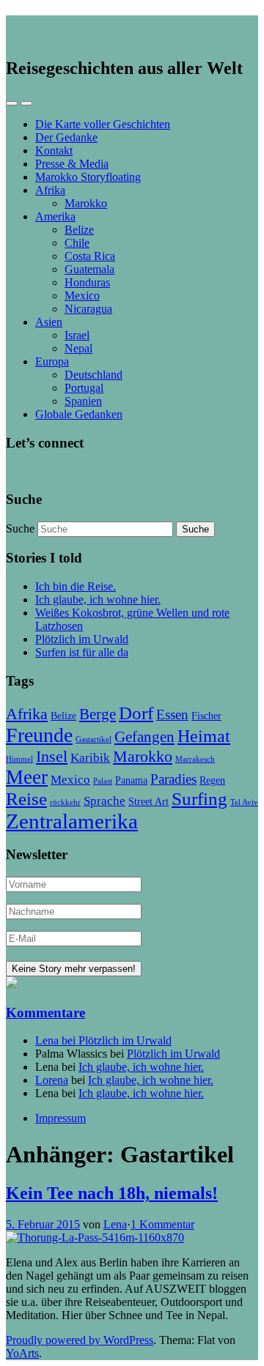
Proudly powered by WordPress (79, 1340)
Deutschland (93, 374)
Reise (26, 799)
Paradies (173, 779)
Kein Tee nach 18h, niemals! (112, 1193)
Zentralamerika (72, 821)
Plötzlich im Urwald (81, 639)
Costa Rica (90, 256)
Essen (172, 714)
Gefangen (144, 737)
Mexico (82, 295)
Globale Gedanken (78, 414)
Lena (115, 1224)
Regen (212, 780)
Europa (52, 361)
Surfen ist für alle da (81, 652)
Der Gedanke (66, 137)
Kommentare (45, 1012)
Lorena (51, 1080)
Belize (79, 229)
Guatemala (89, 269)
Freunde (39, 735)
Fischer (206, 715)
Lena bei (56, 1040)
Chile (77, 243)
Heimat (203, 736)
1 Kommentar (162, 1224)
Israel (77, 335)
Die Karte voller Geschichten (102, 124)
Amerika (55, 216)
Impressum (60, 1118)
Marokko (86, 203)
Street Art (148, 801)
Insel (51, 756)
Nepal (78, 348)
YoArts (22, 1353)
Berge (97, 714)
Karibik (90, 758)
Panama (131, 780)
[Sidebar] (12, 103)
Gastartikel (93, 739)
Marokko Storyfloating (88, 177)
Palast (102, 781)
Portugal (84, 388)
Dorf (136, 713)
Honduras (87, 282)
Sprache (104, 801)
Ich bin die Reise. (75, 586)
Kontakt (54, 150)
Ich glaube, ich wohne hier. (98, 599)
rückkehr (65, 802)
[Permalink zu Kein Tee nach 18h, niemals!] (95, 1237)
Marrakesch (195, 759)
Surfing (199, 799)
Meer (27, 777)
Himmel (19, 759)
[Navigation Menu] (26, 103)
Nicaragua (88, 308)
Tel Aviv (244, 802)
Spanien (83, 401)
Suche (20, 528)
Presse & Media (72, 163)
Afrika (50, 190)
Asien (48, 322)
